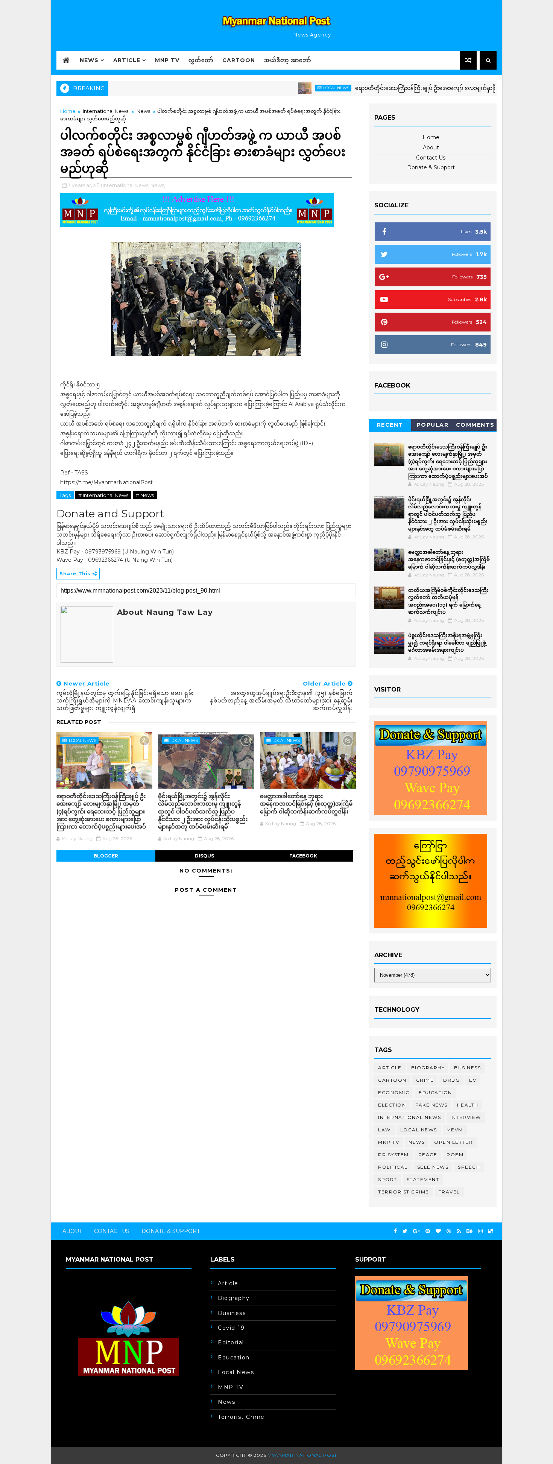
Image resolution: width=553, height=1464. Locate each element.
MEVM (455, 1130)
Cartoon (238, 60)
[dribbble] (449, 1231)
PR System (393, 1154)
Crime (425, 1080)
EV (472, 1080)
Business (467, 1067)
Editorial (231, 1342)
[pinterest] (428, 1231)
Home (68, 111)
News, (157, 185)
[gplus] (416, 1231)
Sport (387, 1179)
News (89, 60)
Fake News (431, 1105)
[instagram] (480, 1231)
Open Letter (453, 1142)
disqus (204, 856)
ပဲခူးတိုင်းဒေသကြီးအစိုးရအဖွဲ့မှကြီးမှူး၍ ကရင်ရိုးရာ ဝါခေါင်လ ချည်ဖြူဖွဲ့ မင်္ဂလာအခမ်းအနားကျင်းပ (447, 642)
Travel (449, 1192)
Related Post (78, 722)
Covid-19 (231, 1327)
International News (105, 111)
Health (468, 1105)
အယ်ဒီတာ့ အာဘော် (287, 60)
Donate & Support (431, 167)
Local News (305, 87)
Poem (455, 1154)
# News (145, 495)
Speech (469, 1167)
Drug (451, 1080)
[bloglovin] (438, 1231)
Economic (393, 1092)
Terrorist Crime (403, 1192)
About (431, 147)
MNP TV (167, 60)
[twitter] (405, 1231)
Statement (423, 1179)
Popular (433, 424)
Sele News (433, 1167)
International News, (126, 185)
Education (435, 1092)
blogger (106, 856)
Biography (428, 1067)
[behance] (469, 1231)
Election (392, 1105)
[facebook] (395, 1231)
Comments (475, 424)
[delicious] (490, 1231)
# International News (103, 495)
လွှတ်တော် (200, 60)
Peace (428, 1154)
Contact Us (430, 157)
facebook (303, 856)
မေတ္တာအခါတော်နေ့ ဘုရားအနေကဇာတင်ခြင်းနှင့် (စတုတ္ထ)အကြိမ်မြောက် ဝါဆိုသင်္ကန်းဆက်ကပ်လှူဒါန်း (306, 803)
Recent (390, 424)
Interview (465, 1117)
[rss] (459, 1231)
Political (393, 1167)
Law (384, 1130)
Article (126, 60)
